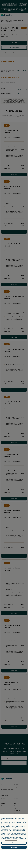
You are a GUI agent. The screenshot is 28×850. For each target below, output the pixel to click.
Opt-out (14, 843)
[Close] (26, 816)
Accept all (14, 847)
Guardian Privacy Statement (11, 839)
